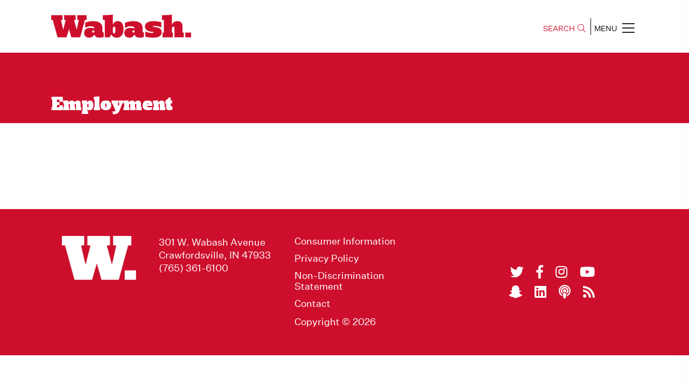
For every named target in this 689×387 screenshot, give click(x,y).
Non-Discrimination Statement (339, 281)
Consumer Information (345, 241)
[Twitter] (517, 272)
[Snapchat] (515, 292)
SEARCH (559, 28)
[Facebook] (539, 272)
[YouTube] (587, 272)
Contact (312, 303)
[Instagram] (561, 272)
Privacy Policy (326, 258)
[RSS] (589, 292)
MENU (605, 28)
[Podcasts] (565, 292)
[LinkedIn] (540, 292)
